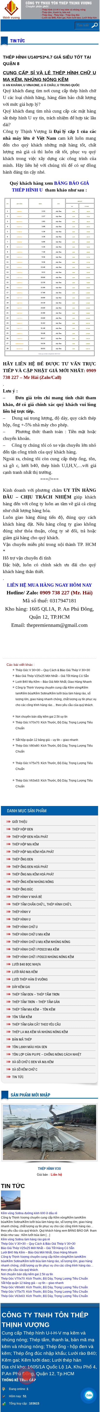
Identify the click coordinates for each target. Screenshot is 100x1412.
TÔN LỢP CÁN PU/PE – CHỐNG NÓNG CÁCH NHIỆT (46, 1054)
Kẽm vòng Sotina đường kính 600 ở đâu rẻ (29, 1213)
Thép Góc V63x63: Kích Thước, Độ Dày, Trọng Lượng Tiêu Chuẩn (54, 783)
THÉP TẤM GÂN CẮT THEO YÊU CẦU (36, 1024)
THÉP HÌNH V (21, 912)
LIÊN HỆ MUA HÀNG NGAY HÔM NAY (49, 585)
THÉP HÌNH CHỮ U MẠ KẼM (31, 934)
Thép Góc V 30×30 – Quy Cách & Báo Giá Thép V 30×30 (53, 670)
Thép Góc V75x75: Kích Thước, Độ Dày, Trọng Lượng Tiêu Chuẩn (54, 766)
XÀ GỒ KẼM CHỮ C (24, 1069)
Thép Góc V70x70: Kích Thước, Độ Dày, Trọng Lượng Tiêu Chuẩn (54, 725)
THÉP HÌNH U (21, 919)
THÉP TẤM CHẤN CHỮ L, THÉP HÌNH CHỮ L (42, 904)
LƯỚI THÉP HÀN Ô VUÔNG (30, 979)
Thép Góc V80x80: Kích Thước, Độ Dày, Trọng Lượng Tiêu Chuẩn (54, 748)
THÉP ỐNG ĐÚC (22, 889)
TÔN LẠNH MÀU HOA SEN (29, 1047)
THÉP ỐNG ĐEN (22, 859)
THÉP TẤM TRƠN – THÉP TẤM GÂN (36, 1002)
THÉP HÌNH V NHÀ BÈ (27, 897)
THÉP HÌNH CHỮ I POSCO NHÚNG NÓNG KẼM (43, 957)
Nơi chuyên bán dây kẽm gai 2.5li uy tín (41, 716)
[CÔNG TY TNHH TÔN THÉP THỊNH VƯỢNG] (50, 9)
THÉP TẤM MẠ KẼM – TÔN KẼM (33, 1009)
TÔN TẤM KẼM (22, 1017)
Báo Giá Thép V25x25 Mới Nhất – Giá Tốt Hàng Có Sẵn (52, 676)
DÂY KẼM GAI (21, 987)
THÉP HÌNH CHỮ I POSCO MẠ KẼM (35, 949)
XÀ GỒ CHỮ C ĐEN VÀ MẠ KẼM (33, 1062)
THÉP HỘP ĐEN (22, 829)
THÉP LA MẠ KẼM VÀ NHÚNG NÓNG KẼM (40, 1032)
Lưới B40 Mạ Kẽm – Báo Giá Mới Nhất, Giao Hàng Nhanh (54, 681)
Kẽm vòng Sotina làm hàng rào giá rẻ (25, 1239)
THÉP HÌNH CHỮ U (25, 927)
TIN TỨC (17, 40)
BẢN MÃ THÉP (22, 1039)
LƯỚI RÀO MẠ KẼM (25, 972)
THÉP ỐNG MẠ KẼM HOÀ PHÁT (33, 874)
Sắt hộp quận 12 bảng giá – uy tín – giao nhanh (47, 740)
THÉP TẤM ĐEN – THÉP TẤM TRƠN (35, 994)
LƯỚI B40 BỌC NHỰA (26, 964)
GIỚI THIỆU (19, 822)
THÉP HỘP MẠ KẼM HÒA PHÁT (33, 852)
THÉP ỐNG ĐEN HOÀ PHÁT (30, 867)
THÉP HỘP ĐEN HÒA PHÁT (30, 837)
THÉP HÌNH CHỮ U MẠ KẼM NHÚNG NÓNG (41, 942)
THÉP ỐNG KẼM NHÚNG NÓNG (33, 882)
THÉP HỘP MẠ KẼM (25, 844)
